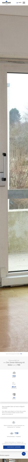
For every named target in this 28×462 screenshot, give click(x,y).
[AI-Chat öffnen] (24, 454)
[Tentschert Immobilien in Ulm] (11, 2)
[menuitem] (24, 2)
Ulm (19, 443)
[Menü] (24, 2)
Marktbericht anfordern (14, 447)
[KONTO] (19, 2)
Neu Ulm (24, 443)
